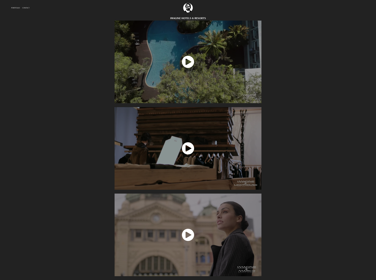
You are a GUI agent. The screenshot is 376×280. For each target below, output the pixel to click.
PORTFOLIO (15, 8)
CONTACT (26, 8)
